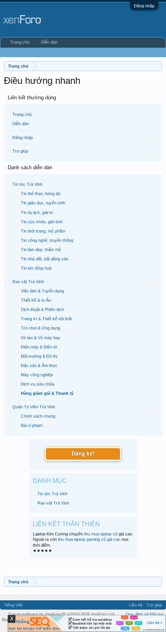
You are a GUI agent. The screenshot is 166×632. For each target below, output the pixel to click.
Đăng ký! (83, 454)
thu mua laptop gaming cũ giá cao (89, 539)
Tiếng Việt (13, 605)
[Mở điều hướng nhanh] (157, 65)
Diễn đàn (20, 123)
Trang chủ (22, 114)
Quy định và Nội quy (145, 614)
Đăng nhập (144, 5)
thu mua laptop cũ (100, 534)
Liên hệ (135, 605)
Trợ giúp (20, 151)
